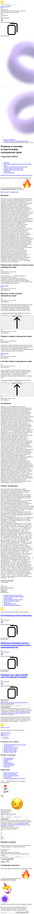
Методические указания (10, 750)
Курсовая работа (8, 759)
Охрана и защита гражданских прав (13, 168)
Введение (6, 162)
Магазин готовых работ (10, 752)
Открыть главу (5, 285)
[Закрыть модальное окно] (2, 796)
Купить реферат (8, 598)
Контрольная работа (9, 763)
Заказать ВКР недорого (10, 603)
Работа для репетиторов (10, 774)
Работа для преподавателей (11, 775)
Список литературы (9, 172)
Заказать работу (5, 6)
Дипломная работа (9, 758)
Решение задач (8, 762)
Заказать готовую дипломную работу (14, 596)
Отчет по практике (9, 765)
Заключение (7, 171)
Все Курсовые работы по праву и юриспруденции (14, 702)
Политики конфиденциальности (17, 713)
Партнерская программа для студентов (14, 778)
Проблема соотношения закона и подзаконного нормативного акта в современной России (16, 645)
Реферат (6, 761)
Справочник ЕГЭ (8, 746)
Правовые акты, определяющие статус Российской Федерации (14, 676)
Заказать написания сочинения (12, 605)
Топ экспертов (8, 777)
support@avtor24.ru (6, 733)
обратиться (4, 591)
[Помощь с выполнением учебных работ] (10, 192)
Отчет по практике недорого (11, 601)
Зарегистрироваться (21, 912)
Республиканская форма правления (16, 615)
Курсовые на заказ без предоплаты (13, 595)
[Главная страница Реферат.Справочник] (11, 3)
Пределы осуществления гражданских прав (15, 167)
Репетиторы (7, 766)
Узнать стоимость (5, 707)
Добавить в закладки (6, 580)
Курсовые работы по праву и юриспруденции (16, 141)
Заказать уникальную (17, 316)
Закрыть (3, 861)
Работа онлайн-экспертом (11, 772)
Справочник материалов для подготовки (15, 744)
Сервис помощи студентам (11, 747)
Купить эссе (7, 602)
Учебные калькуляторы (10, 749)
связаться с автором (6, 859)
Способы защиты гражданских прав (13, 169)
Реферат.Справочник (9, 139)
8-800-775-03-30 (5, 727)
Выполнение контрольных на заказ (13, 599)
